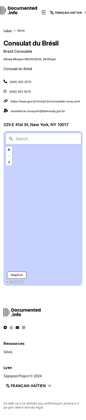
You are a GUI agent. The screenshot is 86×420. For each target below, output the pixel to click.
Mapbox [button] (17, 275)
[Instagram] (23, 327)
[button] (43, 385)
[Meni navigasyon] (44, 13)
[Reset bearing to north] (9, 162)
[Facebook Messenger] (5, 327)
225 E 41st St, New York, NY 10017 (36, 124)
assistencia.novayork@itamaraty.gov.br (38, 111)
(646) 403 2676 (20, 82)
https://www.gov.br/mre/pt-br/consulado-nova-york (45, 101)
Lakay (8, 30)
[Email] (17, 327)
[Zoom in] (9, 149)
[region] (43, 208)
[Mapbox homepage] (14, 281)
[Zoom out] (9, 156)
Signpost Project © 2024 (23, 376)
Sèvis (8, 352)
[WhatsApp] (11, 327)
